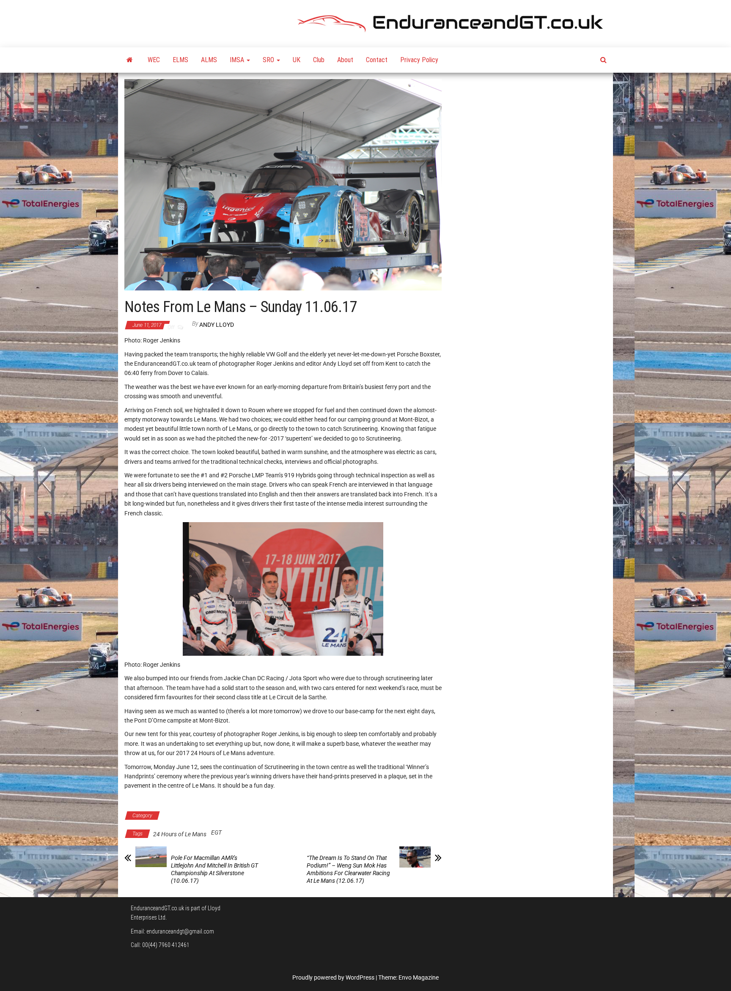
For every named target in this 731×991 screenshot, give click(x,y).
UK (296, 60)
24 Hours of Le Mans (179, 834)
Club (318, 60)
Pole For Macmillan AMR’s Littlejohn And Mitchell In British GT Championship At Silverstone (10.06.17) (214, 869)
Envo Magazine (418, 977)
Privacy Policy (419, 60)
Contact (376, 60)
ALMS (209, 60)
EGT (216, 832)
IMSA (238, 60)
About (345, 60)
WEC (154, 60)
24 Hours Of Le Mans (193, 816)
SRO (269, 60)
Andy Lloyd (216, 324)
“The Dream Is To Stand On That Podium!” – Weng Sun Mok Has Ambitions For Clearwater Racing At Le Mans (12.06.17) (348, 869)
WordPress (360, 977)
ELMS (180, 60)
